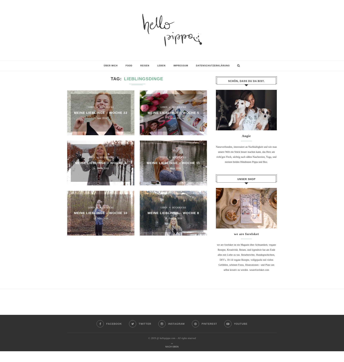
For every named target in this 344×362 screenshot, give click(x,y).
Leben (91, 107)
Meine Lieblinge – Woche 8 (173, 213)
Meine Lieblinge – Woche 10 (100, 213)
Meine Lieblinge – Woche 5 (173, 113)
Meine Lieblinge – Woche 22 (100, 113)
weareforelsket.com (259, 270)
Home (70, 67)
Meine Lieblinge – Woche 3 (100, 163)
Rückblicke (107, 107)
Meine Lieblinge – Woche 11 (173, 163)
